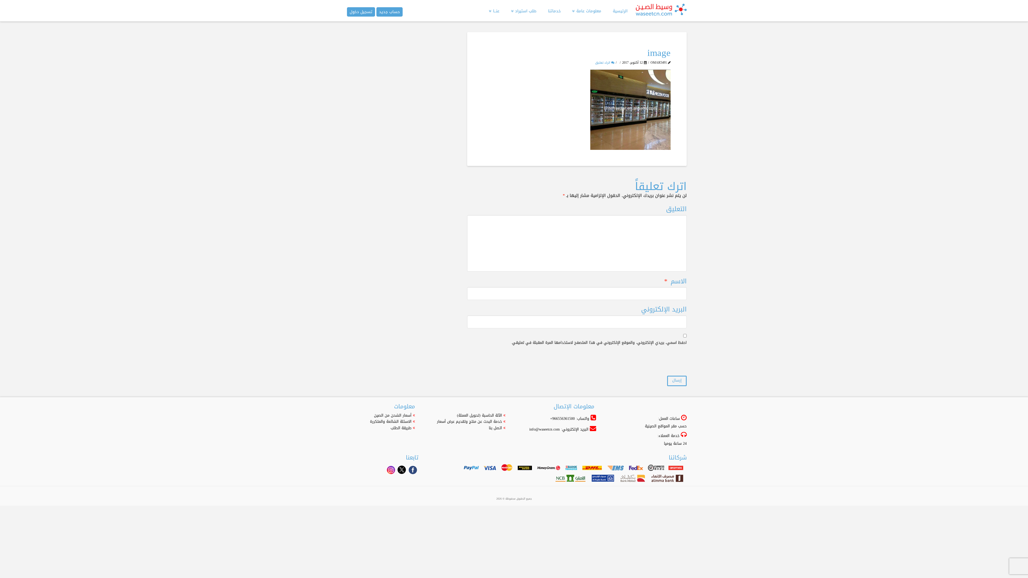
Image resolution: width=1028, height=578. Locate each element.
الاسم (675, 281)
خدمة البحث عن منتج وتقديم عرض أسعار (469, 421)
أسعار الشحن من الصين (392, 415)
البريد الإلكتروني (664, 309)
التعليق (676, 209)
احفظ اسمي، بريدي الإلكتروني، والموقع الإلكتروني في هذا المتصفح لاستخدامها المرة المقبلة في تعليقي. (599, 343)
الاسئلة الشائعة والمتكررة (390, 421)
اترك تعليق (603, 63)
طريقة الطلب (401, 428)
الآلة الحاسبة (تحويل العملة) (479, 415)
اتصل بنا (495, 428)
